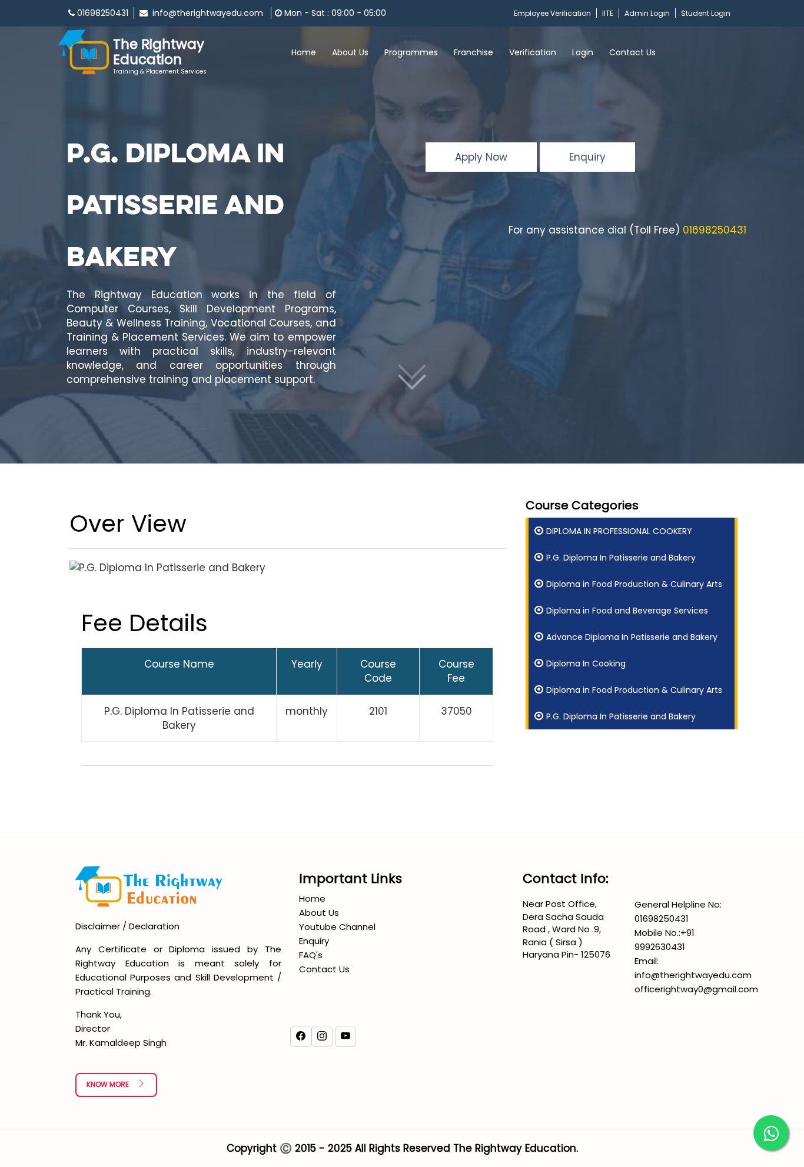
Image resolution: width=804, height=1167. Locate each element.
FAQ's (311, 955)
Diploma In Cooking (586, 663)
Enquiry (587, 157)
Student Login (705, 13)
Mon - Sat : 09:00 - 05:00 (334, 13)
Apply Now (481, 157)
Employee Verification (552, 13)
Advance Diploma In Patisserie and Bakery (631, 637)
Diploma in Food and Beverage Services (627, 610)
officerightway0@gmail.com (696, 989)
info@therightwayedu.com (206, 13)
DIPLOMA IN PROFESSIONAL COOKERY (619, 531)
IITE (607, 13)
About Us (319, 912)
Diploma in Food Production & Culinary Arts (634, 584)
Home (303, 52)
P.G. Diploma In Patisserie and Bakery (621, 558)
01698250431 (101, 13)
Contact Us (632, 52)
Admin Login (647, 13)
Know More (109, 1084)
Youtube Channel (337, 927)
